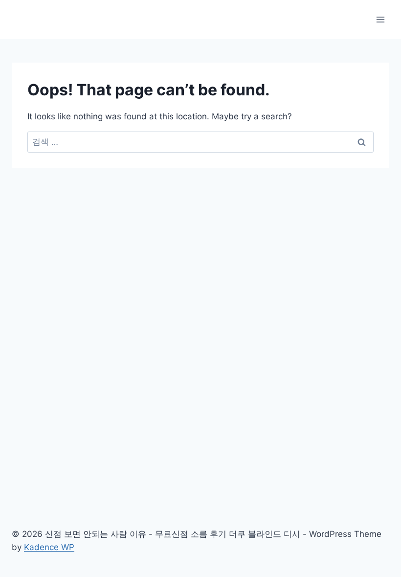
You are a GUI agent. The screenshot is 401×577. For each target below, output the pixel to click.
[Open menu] (380, 19)
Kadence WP (49, 547)
